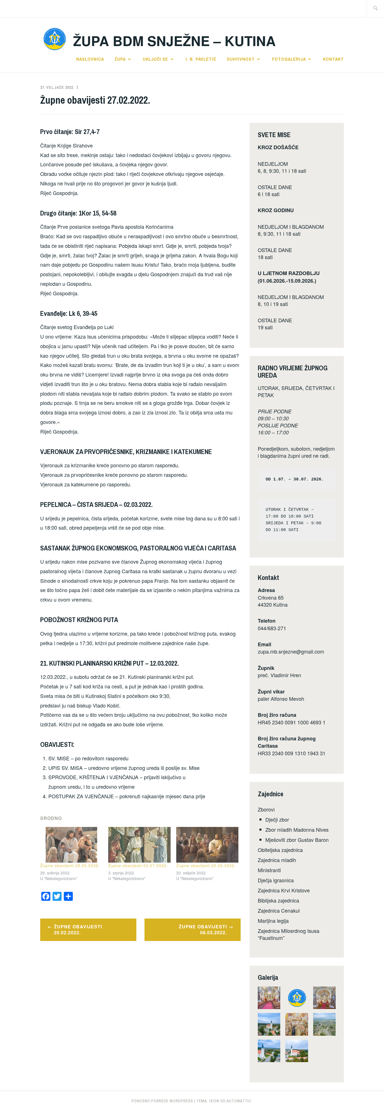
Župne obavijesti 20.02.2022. (206, 865)
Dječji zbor (277, 819)
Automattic (239, 1100)
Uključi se (155, 59)
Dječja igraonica (276, 880)
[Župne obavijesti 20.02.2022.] (207, 845)
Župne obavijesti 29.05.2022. (70, 865)
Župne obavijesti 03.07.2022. (138, 865)
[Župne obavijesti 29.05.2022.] (71, 845)
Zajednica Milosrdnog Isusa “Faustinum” (288, 934)
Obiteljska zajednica (280, 849)
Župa (120, 59)
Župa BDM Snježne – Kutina (174, 40)
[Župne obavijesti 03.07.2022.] (139, 845)
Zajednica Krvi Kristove (284, 890)
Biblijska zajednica (278, 900)
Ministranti (269, 870)
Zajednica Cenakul (279, 910)
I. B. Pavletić (201, 59)
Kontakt (333, 59)
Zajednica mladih (277, 859)
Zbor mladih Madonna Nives (297, 829)
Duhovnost (241, 59)
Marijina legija (273, 920)
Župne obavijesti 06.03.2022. (203, 929)
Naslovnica (90, 59)
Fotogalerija (289, 59)
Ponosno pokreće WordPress (162, 1100)
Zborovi (266, 809)
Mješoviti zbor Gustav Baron (297, 839)
